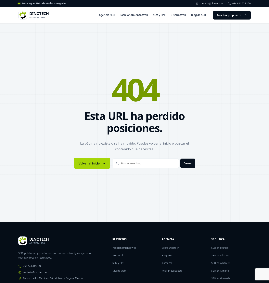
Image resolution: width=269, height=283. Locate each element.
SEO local (117, 255)
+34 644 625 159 (241, 3)
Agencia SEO (107, 15)
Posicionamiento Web (134, 15)
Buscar (188, 163)
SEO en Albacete (220, 263)
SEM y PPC (159, 15)
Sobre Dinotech (170, 247)
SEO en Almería (220, 270)
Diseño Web (178, 15)
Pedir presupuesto (172, 270)
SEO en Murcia (219, 247)
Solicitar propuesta (229, 15)
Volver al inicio (89, 163)
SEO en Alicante (220, 255)
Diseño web (119, 270)
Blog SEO (167, 255)
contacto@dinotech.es (212, 3)
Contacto (167, 263)
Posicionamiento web (124, 247)
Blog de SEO (198, 15)
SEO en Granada (220, 278)
